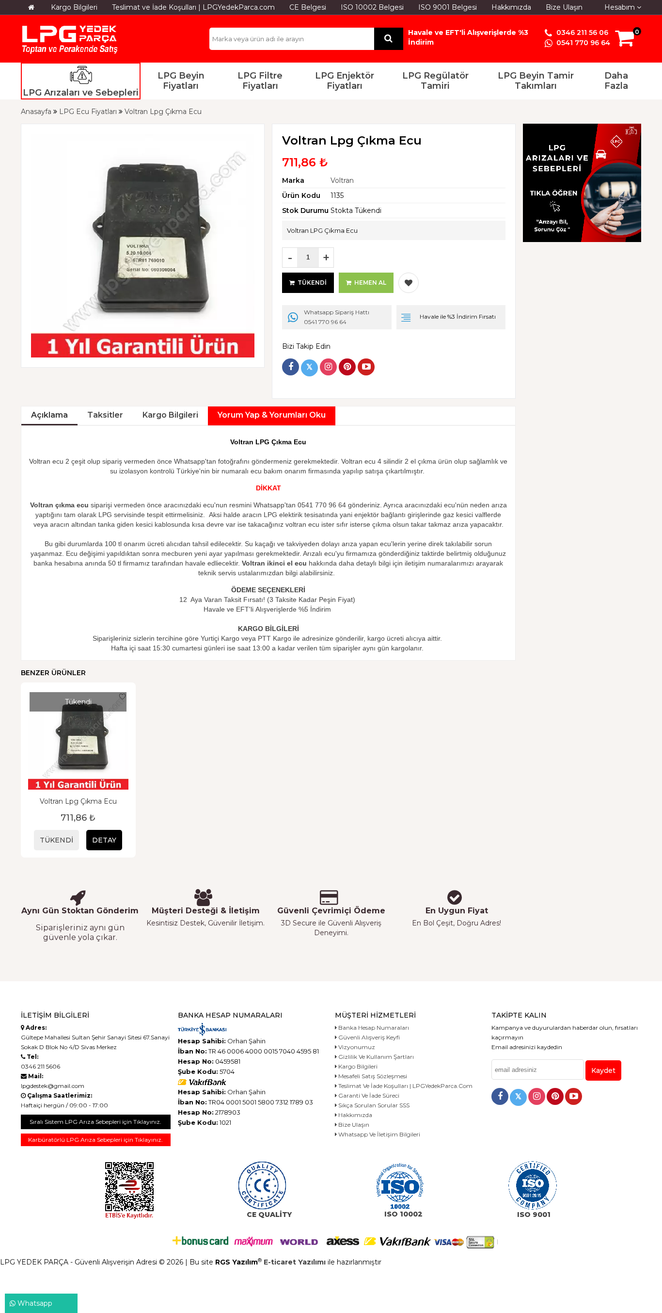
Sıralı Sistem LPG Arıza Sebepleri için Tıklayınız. (95, 1121)
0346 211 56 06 (581, 32)
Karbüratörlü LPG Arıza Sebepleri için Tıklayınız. (95, 1139)
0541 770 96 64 (582, 42)
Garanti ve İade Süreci (368, 1095)
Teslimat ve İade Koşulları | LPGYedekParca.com (193, 7)
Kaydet (603, 1070)
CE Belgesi (307, 7)
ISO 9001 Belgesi (447, 7)
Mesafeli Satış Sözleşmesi (372, 1076)
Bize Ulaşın (564, 7)
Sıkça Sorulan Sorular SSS (373, 1105)
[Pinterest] (347, 366)
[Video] (366, 366)
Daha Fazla (616, 81)
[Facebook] (290, 366)
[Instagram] (328, 366)
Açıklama (49, 415)
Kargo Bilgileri (74, 7)
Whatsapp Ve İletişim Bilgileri (378, 1134)
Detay (104, 840)
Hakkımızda (511, 7)
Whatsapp (34, 1303)
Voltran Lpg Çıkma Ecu (78, 801)
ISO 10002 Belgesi (372, 7)
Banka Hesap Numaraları (373, 1027)
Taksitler (105, 415)
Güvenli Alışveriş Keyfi (368, 1037)
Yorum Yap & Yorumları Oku (272, 415)
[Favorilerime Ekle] (408, 283)
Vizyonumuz (356, 1047)
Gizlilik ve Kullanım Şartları (375, 1056)
